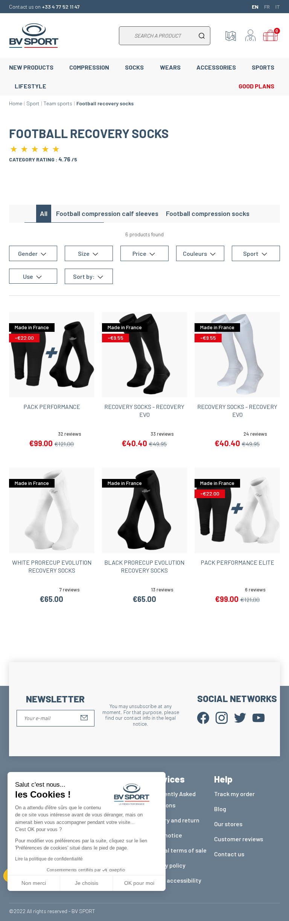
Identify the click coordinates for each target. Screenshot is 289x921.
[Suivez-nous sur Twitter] (240, 717)
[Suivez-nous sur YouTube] (258, 717)
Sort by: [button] (84, 276)
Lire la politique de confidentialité (49, 859)
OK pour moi (139, 883)
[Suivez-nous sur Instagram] (221, 717)
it (277, 6)
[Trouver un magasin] (230, 35)
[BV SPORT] (34, 35)
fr (267, 6)
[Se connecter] (250, 35)
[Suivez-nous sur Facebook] (203, 717)
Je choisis (86, 883)
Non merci (33, 883)
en (255, 6)
